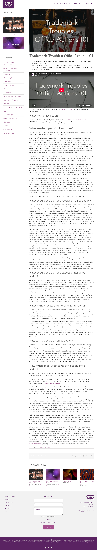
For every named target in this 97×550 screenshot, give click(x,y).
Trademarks (49, 447)
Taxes (6, 126)
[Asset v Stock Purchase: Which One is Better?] (53, 474)
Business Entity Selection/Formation (11, 64)
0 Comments (74, 482)
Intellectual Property (11, 100)
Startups (7, 122)
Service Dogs (8, 115)
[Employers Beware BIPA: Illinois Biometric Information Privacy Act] (87, 474)
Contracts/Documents (11, 78)
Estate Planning (9, 89)
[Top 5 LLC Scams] (70, 474)
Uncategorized (9, 133)
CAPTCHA (48, 519)
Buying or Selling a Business (10, 69)
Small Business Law (41, 447)
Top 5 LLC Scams (67, 481)
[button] (91, 3)
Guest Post (7, 93)
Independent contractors (12, 96)
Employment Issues (10, 85)
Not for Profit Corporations (13, 107)
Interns (6, 104)
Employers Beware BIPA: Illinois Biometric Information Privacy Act (87, 483)
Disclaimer (47, 539)
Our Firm (7, 111)
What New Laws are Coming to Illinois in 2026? (13, 34)
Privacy (51, 539)
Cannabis (7, 74)
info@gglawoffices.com (86, 511)
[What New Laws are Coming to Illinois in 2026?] (36, 474)
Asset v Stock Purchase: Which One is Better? (12, 50)
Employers (7, 82)
